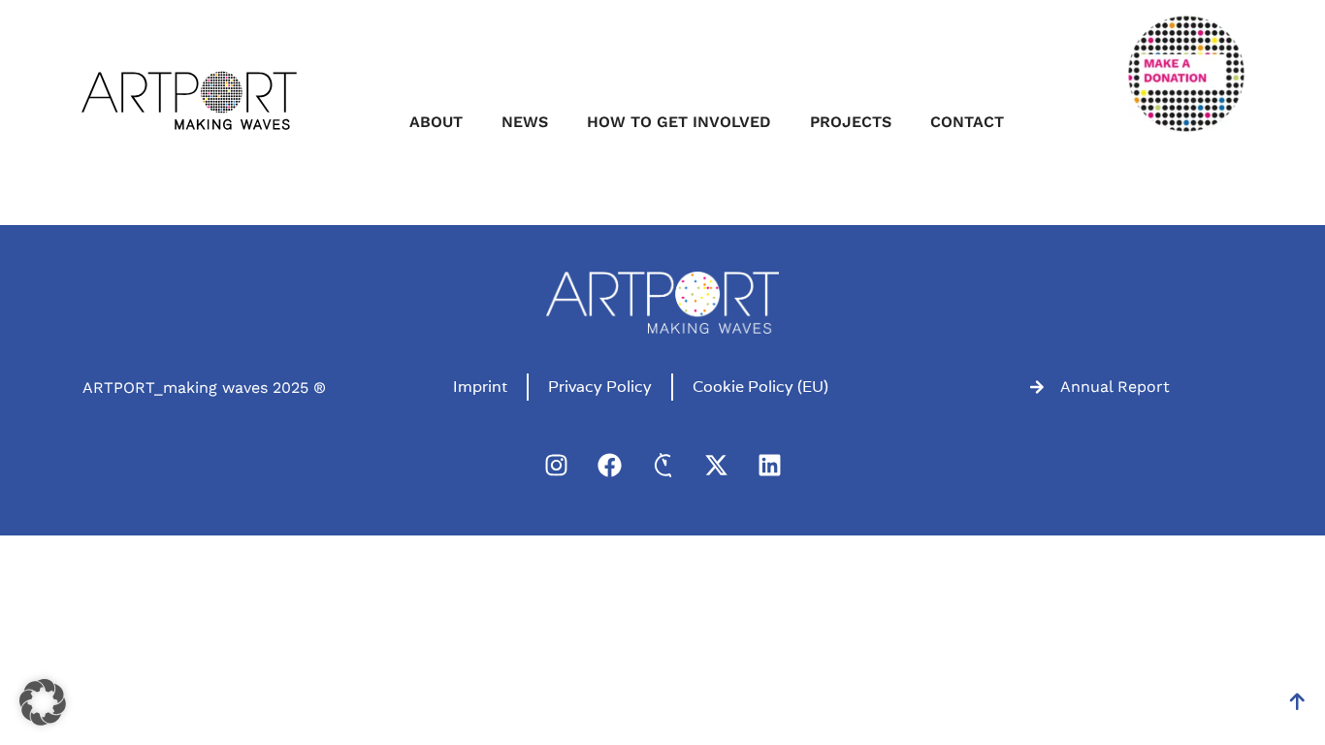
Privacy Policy (600, 386)
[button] (42, 702)
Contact (967, 122)
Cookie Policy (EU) (760, 386)
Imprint (480, 386)
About (436, 122)
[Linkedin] (769, 464)
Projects (850, 122)
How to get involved (679, 122)
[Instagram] (556, 464)
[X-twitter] (716, 464)
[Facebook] (609, 464)
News (524, 122)
